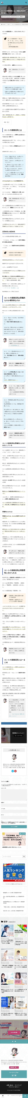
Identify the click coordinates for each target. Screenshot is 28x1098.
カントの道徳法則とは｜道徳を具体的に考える (21, 990)
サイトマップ (18, 1085)
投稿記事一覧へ (13, 1067)
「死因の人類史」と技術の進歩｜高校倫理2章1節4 (13, 907)
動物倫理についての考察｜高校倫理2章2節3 (12, 892)
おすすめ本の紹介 (19, 1096)
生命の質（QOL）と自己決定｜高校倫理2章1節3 (13, 910)
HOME (3, 24)
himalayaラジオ (14, 1095)
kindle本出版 (14, 1032)
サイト (2, 814)
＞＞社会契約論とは (14, 345)
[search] (24, 856)
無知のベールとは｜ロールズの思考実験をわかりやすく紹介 (7, 991)
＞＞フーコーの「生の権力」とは (10, 288)
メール (3, 808)
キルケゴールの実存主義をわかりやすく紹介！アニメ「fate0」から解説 (7, 941)
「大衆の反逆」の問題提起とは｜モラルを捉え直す (7, 966)
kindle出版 (23, 833)
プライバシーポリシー (14, 1087)
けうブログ (17, 1090)
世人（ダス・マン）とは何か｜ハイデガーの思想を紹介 (21, 967)
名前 (2, 802)
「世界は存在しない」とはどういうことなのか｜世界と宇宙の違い (21, 943)
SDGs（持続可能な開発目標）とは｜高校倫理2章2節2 (13, 897)
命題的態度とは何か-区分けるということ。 (12, 847)
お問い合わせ (10, 1085)
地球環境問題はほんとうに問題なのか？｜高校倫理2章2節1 (14, 902)
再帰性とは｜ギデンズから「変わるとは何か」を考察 (21, 1014)
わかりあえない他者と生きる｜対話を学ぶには (7, 1014)
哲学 (22, 16)
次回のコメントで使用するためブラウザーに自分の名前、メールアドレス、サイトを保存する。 (13, 823)
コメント (3, 788)
